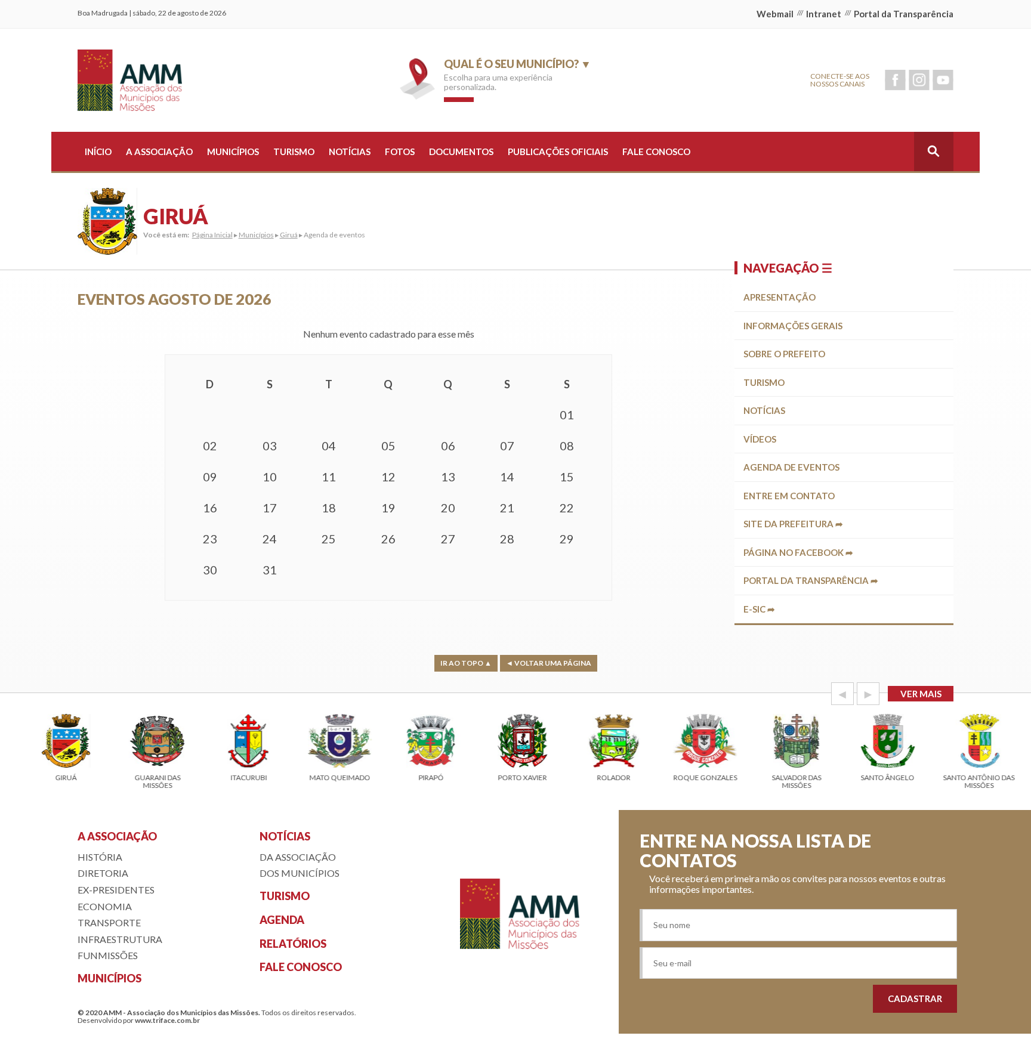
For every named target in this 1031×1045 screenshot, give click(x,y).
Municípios (256, 234)
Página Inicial (212, 234)
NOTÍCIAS (350, 151)
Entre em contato (789, 495)
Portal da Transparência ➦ (810, 580)
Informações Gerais (792, 325)
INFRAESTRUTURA (120, 939)
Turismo (764, 382)
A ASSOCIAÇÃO (159, 151)
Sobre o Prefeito (784, 353)
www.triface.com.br (167, 1020)
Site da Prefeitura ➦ (793, 523)
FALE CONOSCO (656, 151)
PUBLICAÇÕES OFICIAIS (558, 151)
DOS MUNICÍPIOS (299, 873)
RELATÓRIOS (293, 943)
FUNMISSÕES (108, 955)
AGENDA (282, 919)
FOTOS (400, 151)
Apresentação (779, 297)
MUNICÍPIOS (233, 151)
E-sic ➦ (759, 609)
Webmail (775, 13)
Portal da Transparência (903, 13)
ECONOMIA (105, 906)
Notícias (764, 410)
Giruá (289, 234)
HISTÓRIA (100, 856)
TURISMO (293, 151)
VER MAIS (921, 693)
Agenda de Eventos (791, 467)
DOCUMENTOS (461, 151)
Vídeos (759, 439)
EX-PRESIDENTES (116, 889)
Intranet (823, 13)
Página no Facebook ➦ (798, 552)
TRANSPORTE (109, 922)
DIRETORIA (103, 873)
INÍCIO (98, 151)
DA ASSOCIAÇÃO (298, 856)
